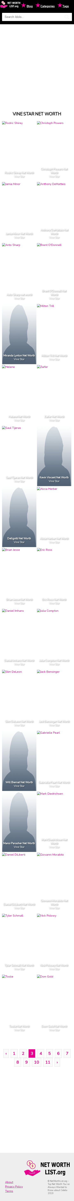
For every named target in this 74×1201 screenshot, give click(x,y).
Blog (30, 6)
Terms (9, 1191)
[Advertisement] (37, 64)
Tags (65, 6)
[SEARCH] (67, 17)
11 (47, 1062)
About (9, 1182)
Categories (47, 6)
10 (36, 1062)
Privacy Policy (14, 1187)
